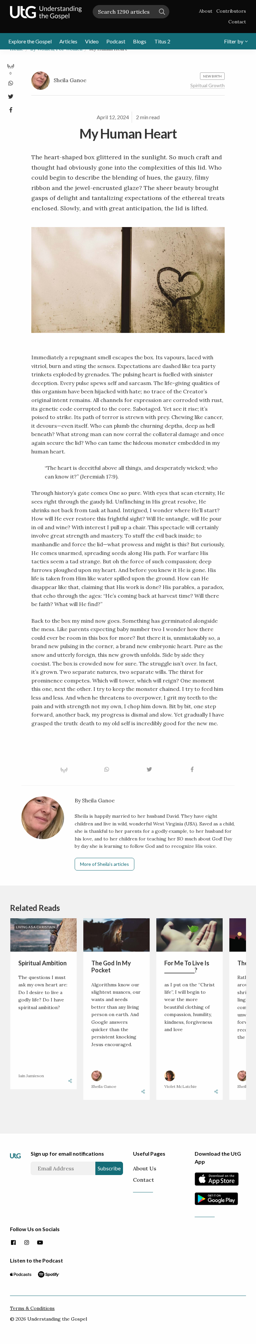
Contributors (231, 11)
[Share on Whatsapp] (11, 81)
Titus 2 (162, 41)
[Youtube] (40, 1243)
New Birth (212, 76)
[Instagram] (26, 1243)
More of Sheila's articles (104, 864)
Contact (237, 22)
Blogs (139, 41)
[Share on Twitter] (11, 95)
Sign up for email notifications (67, 1153)
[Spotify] (48, 1274)
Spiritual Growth (207, 85)
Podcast (115, 41)
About (205, 11)
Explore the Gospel (30, 41)
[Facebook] (13, 1243)
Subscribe (109, 1168)
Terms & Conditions (32, 1308)
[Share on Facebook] (11, 108)
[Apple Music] (20, 1274)
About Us (144, 1168)
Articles (68, 41)
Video (92, 41)
